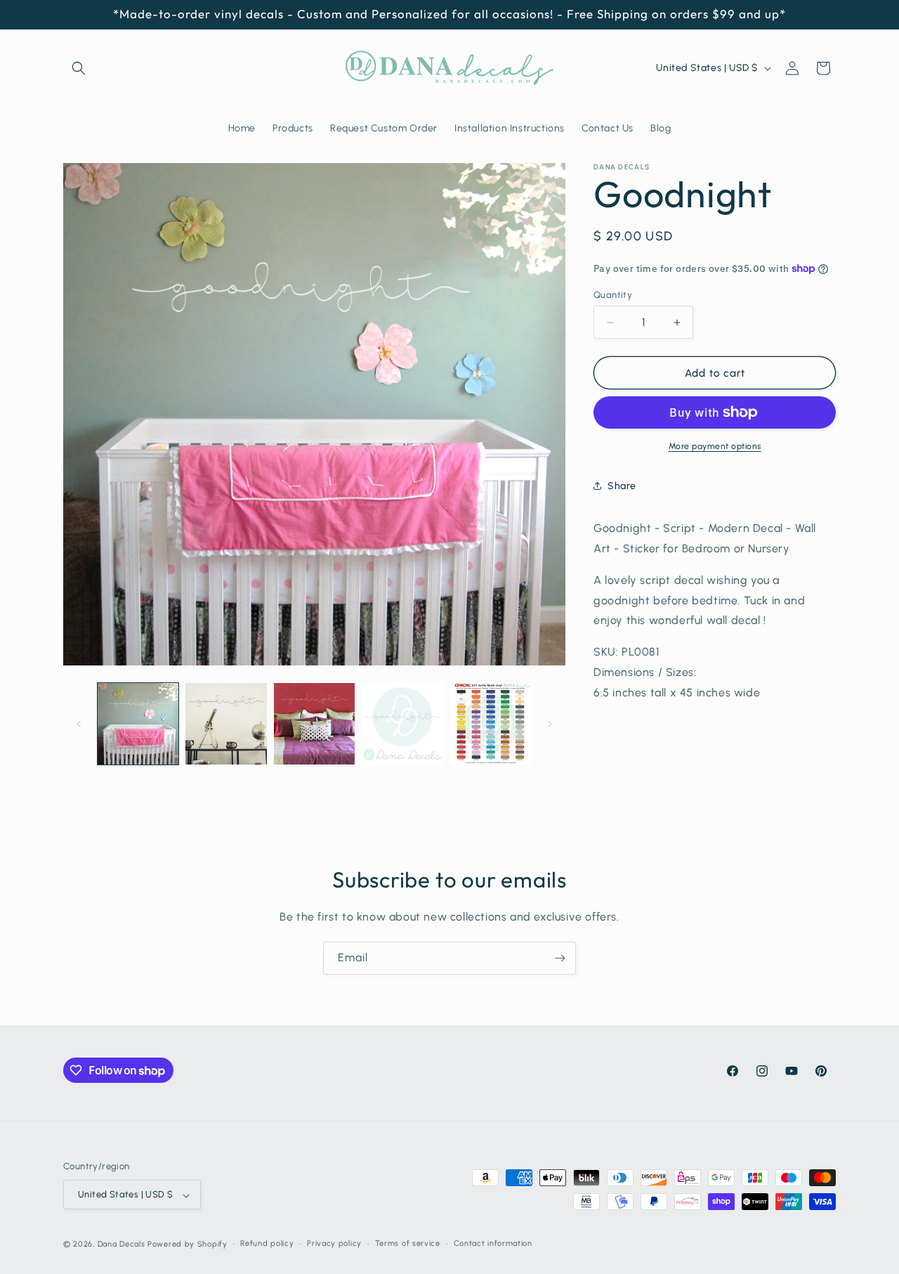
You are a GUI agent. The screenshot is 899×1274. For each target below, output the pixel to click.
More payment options (715, 446)
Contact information (493, 1243)
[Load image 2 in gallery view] (225, 723)
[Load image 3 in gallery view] (314, 723)
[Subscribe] (559, 958)
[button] (78, 68)
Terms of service (407, 1243)
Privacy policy (334, 1243)
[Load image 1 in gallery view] (138, 723)
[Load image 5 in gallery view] (490, 723)
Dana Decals (121, 1244)
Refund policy (267, 1243)
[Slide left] (78, 723)
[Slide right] (549, 723)
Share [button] (622, 486)
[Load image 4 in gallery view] (402, 723)
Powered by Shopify (187, 1244)
